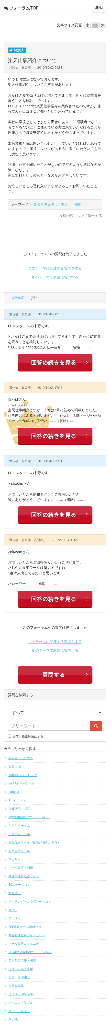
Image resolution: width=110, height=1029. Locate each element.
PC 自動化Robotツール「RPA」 (30, 952)
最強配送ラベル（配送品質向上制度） (34, 842)
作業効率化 (16, 986)
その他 (13, 1019)
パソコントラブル (20, 1002)
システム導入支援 (20, 969)
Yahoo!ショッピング (22, 775)
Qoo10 (13, 792)
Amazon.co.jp (18, 800)
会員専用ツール (19, 851)
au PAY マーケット (21, 783)
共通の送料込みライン (23, 876)
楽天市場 (18, 298)
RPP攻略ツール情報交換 (24, 927)
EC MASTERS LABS (21, 994)
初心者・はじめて (20, 758)
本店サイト (16, 859)
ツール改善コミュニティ (25, 943)
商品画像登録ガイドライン (26, 935)
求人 (64, 204)
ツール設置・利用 (20, 868)
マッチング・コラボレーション (29, 901)
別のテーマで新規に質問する (55, 277)
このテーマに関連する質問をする (55, 268)
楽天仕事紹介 (44, 204)
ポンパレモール (19, 834)
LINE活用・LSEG (19, 808)
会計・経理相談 (19, 977)
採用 (77, 204)
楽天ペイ (14, 918)
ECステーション (19, 884)
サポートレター (19, 1011)
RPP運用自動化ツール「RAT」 (29, 817)
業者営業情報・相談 (22, 960)
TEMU (12, 910)
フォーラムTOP (23, 8)
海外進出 (14, 893)
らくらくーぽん (19, 825)
